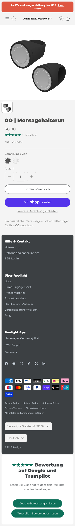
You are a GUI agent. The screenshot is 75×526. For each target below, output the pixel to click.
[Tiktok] (29, 363)
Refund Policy (30, 403)
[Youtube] (14, 363)
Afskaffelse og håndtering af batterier (24, 413)
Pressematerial (15, 292)
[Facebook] (6, 363)
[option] (37, 62)
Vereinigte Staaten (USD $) (26, 426)
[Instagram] (21, 363)
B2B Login (12, 258)
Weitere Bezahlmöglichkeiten (38, 211)
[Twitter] (36, 363)
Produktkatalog (15, 298)
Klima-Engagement (18, 287)
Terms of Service (13, 408)
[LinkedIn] (44, 363)
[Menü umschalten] (7, 18)
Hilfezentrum (13, 247)
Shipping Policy (50, 403)
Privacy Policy (12, 403)
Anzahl (9, 168)
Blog (8, 315)
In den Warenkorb (38, 189)
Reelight (17, 447)
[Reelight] (37, 19)
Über (8, 281)
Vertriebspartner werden (21, 309)
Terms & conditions (36, 408)
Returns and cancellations (22, 253)
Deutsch (13, 438)
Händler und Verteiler (19, 304)
